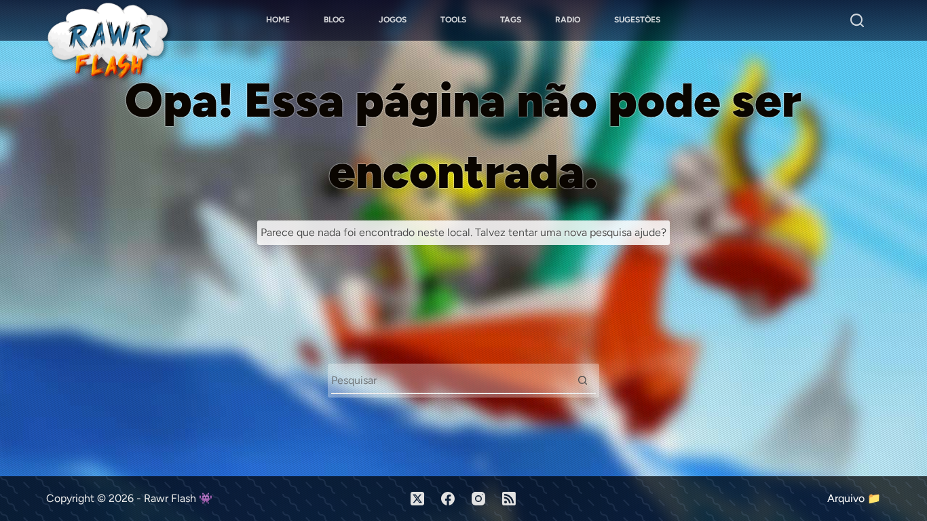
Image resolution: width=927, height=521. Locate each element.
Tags (510, 19)
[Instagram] (478, 498)
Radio (567, 19)
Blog (334, 19)
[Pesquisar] (857, 20)
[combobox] (450, 379)
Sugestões (637, 19)
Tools (453, 19)
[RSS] (509, 498)
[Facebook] (448, 498)
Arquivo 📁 (854, 498)
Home (278, 19)
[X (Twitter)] (417, 498)
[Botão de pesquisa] (583, 380)
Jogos (392, 19)
